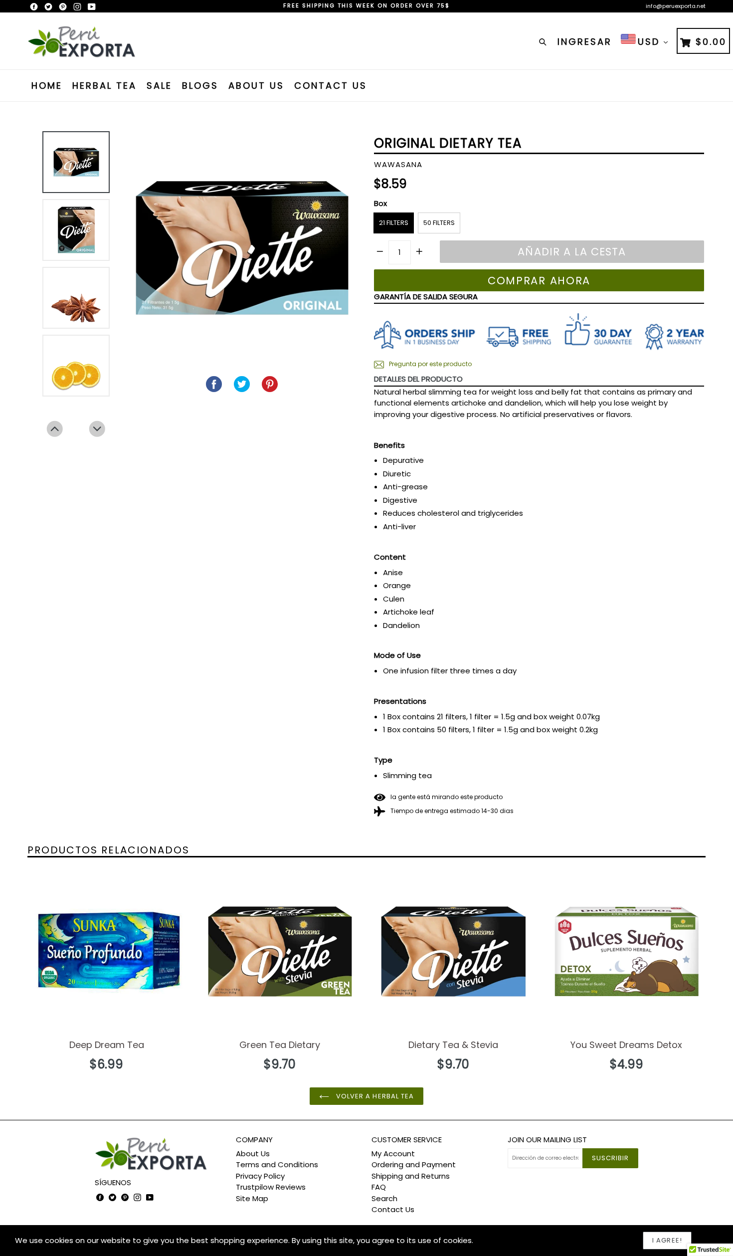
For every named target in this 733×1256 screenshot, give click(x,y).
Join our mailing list (547, 1139)
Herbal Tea (104, 85)
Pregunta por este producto (429, 364)
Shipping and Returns (410, 1176)
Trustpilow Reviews (271, 1187)
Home (46, 85)
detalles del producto (418, 379)
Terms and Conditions (277, 1164)
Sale (159, 85)
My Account (393, 1153)
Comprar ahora (539, 280)
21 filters (393, 222)
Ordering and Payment (413, 1164)
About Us (256, 85)
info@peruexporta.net (676, 6)
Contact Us (330, 85)
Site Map (252, 1198)
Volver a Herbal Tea (374, 1096)
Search (384, 1198)
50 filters (439, 222)
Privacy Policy (260, 1176)
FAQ (378, 1187)
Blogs (200, 85)
